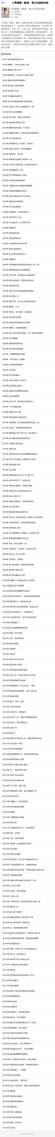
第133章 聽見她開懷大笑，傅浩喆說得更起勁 (20, 754)
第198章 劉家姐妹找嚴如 (12, 1096)
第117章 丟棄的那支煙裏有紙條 (15, 670)
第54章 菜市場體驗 (10, 338)
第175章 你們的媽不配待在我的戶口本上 (19, 975)
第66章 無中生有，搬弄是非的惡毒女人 (18, 401)
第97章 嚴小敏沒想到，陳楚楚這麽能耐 (18, 565)
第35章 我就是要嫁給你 (12, 238)
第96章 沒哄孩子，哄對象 (13, 559)
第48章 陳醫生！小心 (11, 307)
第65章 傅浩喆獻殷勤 (11, 396)
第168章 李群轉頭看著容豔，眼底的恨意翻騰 (20, 938)
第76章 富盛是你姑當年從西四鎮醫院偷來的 (20, 454)
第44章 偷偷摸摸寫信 (11, 286)
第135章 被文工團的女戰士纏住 (15, 765)
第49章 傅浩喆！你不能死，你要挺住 (17, 312)
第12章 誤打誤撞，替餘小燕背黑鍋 (16, 117)
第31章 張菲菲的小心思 (12, 217)
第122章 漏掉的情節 (11, 696)
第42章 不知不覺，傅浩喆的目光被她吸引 (19, 275)
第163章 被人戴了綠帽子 (12, 912)
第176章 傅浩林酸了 (11, 980)
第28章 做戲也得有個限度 (13, 201)
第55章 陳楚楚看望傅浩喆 (13, 344)
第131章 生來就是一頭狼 (12, 744)
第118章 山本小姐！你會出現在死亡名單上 (19, 675)
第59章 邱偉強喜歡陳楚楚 (13, 365)
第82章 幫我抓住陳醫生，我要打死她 (17, 486)
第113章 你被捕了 (10, 649)
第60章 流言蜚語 (9, 370)
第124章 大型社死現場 (11, 707)
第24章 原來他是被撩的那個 (14, 180)
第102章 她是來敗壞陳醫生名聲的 (16, 591)
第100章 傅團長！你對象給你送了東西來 (19, 580)
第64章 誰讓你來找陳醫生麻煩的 (15, 391)
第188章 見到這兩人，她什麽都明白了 (18, 1044)
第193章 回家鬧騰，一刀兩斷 (14, 1070)
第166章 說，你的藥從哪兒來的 (15, 928)
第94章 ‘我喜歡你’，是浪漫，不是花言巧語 (19, 549)
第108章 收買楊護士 (11, 623)
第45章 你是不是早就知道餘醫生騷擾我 (18, 291)
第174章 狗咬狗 (9, 970)
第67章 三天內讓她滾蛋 (12, 407)
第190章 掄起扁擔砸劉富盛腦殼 (15, 1054)
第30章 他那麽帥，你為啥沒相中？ (16, 212)
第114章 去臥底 (9, 654)
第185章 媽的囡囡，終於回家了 (15, 1028)
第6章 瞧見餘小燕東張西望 (13, 86)
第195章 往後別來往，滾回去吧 (15, 1080)
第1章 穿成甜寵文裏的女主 (13, 59)
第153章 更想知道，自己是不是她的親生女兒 (20, 859)
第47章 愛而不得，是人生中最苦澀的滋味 (19, 301)
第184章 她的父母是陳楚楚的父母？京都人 (20, 1023)
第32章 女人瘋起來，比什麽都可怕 (16, 222)
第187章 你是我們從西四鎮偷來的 (16, 1038)
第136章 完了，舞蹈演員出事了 (15, 770)
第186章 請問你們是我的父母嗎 (15, 1033)
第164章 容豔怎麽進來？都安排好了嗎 (18, 917)
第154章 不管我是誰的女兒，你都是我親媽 (20, 865)
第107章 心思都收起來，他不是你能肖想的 (20, 617)
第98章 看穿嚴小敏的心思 (13, 570)
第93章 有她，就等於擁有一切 (15, 544)
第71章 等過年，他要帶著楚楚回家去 (17, 428)
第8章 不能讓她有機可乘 (12, 96)
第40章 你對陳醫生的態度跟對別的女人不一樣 (21, 265)
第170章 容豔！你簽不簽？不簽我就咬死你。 (20, 949)
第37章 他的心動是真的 (12, 249)
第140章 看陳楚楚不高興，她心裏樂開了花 (20, 791)
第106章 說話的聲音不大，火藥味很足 (18, 612)
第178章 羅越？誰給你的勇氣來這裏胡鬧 (19, 991)
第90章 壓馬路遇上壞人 (12, 528)
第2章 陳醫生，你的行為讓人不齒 (16, 65)
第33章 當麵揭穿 (9, 228)
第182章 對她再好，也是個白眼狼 (16, 1012)
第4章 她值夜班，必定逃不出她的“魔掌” (18, 75)
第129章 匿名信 (9, 733)
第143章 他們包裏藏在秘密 (13, 807)
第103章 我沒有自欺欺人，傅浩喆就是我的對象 (21, 596)
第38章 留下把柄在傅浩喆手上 (15, 254)
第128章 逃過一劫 (10, 728)
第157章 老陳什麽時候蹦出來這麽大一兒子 (20, 880)
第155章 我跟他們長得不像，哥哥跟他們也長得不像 (23, 870)
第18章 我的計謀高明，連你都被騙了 (17, 149)
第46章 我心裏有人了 (11, 296)
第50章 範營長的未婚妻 (12, 317)
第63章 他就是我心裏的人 (13, 386)
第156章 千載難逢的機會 (12, 875)
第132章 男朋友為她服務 (12, 749)
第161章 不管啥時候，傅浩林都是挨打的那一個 (21, 901)
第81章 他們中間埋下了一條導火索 (16, 480)
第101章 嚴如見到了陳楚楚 (13, 586)
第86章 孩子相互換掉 (11, 507)
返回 (3, 3)
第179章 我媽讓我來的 (11, 996)
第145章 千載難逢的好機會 (13, 817)
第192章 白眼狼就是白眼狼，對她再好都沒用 (20, 1065)
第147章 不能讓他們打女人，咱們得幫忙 (19, 828)
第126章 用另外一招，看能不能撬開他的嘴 (20, 717)
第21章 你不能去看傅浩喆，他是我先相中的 (20, 165)
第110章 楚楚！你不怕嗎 (12, 633)
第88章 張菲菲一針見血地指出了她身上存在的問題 (23, 517)
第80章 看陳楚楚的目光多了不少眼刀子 (18, 475)
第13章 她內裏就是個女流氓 (14, 122)
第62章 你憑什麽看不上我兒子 (15, 380)
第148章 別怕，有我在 (11, 833)
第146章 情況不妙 (10, 823)
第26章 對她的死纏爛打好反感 (15, 191)
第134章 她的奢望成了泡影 (13, 759)
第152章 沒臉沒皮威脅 (11, 854)
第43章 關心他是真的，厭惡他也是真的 (18, 280)
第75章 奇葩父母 (9, 449)
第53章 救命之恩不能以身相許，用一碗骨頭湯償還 (23, 333)
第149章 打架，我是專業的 (13, 838)
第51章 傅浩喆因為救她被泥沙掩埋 (16, 323)
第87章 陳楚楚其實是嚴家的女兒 (15, 512)
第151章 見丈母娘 (10, 849)
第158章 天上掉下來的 (11, 886)
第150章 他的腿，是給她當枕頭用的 (17, 844)
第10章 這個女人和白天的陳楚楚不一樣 (18, 107)
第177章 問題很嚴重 (11, 986)
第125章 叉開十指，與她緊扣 (14, 712)
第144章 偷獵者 (9, 812)
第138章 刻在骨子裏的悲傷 (13, 780)
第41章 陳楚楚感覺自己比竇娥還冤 (16, 270)
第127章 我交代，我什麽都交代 (15, 723)
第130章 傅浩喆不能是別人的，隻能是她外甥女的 (22, 738)
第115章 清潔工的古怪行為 (13, 659)
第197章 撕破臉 (9, 1091)
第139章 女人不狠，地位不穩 (14, 786)
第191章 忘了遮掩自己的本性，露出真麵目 (20, 1059)
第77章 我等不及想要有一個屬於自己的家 (19, 459)
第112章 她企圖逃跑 (10, 644)
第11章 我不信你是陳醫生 (13, 112)
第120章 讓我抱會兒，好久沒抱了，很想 (19, 686)
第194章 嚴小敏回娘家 (11, 1075)
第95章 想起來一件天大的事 (14, 554)
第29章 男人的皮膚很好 (12, 207)
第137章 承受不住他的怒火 (13, 775)
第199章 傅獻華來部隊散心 (13, 1101)
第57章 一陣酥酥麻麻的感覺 (14, 354)
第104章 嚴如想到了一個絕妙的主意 (17, 601)
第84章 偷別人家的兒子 (12, 496)
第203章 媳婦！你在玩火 (12, 1123)
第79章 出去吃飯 (9, 470)
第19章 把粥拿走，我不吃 (13, 154)
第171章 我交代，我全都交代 (14, 954)
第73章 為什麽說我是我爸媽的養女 (16, 438)
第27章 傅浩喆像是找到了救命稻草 (16, 196)
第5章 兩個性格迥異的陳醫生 (14, 80)
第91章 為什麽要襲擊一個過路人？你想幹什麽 (21, 533)
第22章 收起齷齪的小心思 (13, 170)
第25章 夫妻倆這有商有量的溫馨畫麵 (17, 186)
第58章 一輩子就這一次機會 (14, 359)
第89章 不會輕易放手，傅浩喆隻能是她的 (19, 523)
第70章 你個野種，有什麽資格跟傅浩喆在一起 (21, 423)
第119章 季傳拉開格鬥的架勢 (14, 680)
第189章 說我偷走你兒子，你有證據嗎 (18, 1049)
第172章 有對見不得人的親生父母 (16, 959)
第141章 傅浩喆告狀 (11, 796)
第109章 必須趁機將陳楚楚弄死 (15, 628)
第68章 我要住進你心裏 (12, 412)
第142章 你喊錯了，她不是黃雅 (15, 801)
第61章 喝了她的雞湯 (11, 375)
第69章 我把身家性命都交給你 (15, 417)
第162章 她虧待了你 (11, 907)
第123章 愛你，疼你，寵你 (13, 701)
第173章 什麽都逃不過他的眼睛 (15, 965)
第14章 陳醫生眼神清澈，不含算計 (16, 128)
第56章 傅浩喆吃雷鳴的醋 (13, 349)
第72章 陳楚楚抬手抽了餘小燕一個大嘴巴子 (20, 433)
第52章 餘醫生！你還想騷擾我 (15, 328)
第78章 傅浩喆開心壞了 (12, 465)
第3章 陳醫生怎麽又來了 (12, 70)
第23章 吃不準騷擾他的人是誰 (15, 175)
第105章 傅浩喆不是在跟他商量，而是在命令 (20, 607)
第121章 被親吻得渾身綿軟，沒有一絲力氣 (20, 691)
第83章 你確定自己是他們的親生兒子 (17, 491)
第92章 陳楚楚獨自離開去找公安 (15, 538)
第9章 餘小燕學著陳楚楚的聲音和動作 (18, 101)
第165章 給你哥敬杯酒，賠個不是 (16, 923)
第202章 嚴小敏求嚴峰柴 (12, 1117)
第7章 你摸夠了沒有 (10, 91)
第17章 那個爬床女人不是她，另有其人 (18, 144)
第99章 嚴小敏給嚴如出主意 (14, 575)
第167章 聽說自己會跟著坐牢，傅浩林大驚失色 (21, 933)
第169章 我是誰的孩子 (11, 944)
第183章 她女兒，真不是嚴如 (14, 1017)
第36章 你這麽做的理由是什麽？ (15, 244)
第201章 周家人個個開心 (12, 1112)
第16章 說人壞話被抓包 (12, 138)
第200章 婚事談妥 (10, 1107)
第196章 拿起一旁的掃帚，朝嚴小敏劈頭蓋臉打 (21, 1086)
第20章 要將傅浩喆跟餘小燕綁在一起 (17, 159)
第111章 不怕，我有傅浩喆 (13, 638)
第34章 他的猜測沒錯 (11, 233)
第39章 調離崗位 (9, 259)
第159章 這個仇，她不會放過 (14, 891)
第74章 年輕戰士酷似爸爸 (13, 444)
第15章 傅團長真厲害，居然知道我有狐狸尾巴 (21, 133)
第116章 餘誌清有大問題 (12, 665)
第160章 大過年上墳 (11, 896)
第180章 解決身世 (10, 1001)
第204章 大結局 (9, 1128)
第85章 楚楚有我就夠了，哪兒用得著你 (18, 501)
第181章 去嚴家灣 (10, 1007)
